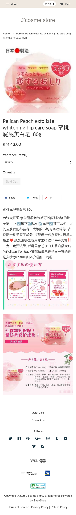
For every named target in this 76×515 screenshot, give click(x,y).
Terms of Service (18, 507)
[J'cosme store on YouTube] (65, 438)
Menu (14, 4)
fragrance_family (15, 155)
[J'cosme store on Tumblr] (57, 438)
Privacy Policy (40, 507)
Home (6, 33)
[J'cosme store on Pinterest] (28, 438)
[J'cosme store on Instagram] (48, 438)
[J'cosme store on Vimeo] (34, 447)
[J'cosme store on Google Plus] (37, 438)
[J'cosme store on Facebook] (19, 438)
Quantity (9, 172)
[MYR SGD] (49, 3)
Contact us (38, 420)
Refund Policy (59, 507)
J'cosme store (38, 20)
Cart (67, 4)
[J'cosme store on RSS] (42, 447)
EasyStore (40, 500)
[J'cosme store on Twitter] (10, 438)
